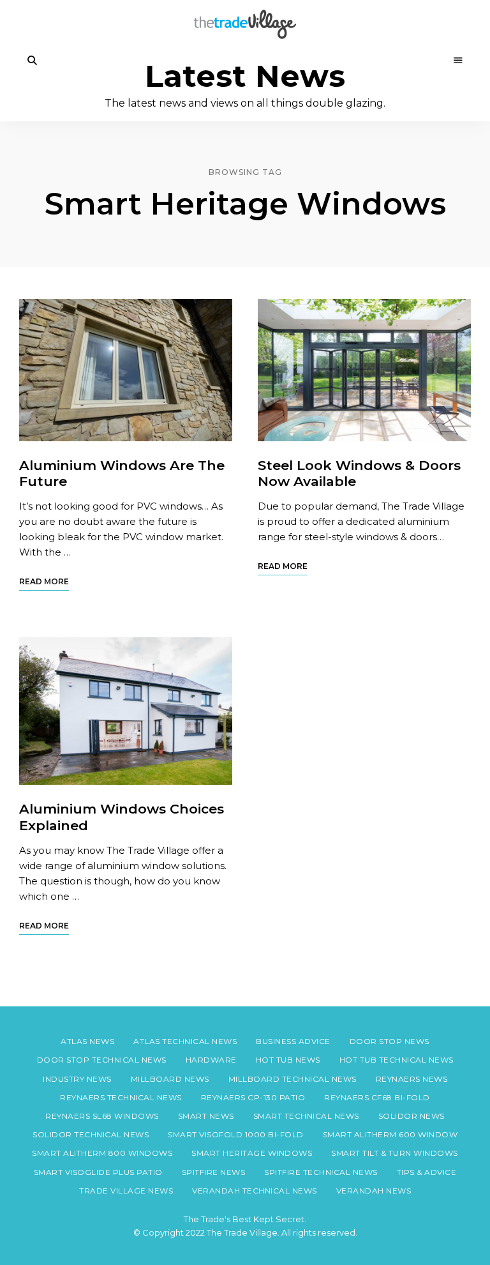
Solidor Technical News (91, 1134)
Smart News (206, 1116)
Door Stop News (389, 1041)
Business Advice (293, 1041)
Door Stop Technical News (102, 1059)
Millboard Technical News (292, 1079)
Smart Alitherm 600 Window (390, 1134)
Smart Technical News (306, 1116)
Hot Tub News (288, 1059)
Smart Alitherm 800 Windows (102, 1153)
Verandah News (374, 1190)
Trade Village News (126, 1190)
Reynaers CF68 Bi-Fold (377, 1097)
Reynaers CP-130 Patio (253, 1097)
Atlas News (87, 1041)
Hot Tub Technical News (396, 1059)
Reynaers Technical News (121, 1097)
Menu (458, 60)
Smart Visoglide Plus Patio (98, 1172)
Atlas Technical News (185, 1041)
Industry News (77, 1079)
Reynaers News (412, 1079)
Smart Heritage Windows (251, 1153)
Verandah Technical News (254, 1190)
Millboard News (170, 1079)
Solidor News (411, 1116)
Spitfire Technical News (321, 1172)
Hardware (211, 1059)
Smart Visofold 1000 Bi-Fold (236, 1134)
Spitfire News (214, 1172)
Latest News (245, 76)
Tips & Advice (427, 1172)
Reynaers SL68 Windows (102, 1116)
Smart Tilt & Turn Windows (394, 1153)
